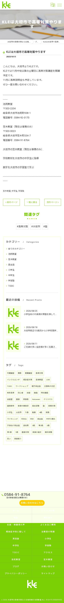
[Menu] (59, 4)
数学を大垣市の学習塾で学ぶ (18, 167)
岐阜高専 (10, 393)
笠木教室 (7, 191)
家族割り (17, 439)
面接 (18, 399)
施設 (36, 393)
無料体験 (48, 432)
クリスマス (48, 399)
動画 (34, 412)
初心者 (20, 393)
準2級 (41, 425)
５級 (27, 412)
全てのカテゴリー (16, 249)
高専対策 (39, 373)
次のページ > (53, 202)
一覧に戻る (32, 202)
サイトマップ (48, 573)
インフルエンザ (13, 380)
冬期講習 (10, 373)
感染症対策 (27, 380)
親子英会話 (36, 386)
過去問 (26, 425)
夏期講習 (28, 373)
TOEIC (11, 286)
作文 (32, 419)
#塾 (45, 226)
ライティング (12, 419)
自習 (28, 393)
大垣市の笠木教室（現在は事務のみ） (23, 149)
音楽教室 (39, 380)
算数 (19, 373)
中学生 (14, 191)
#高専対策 (22, 226)
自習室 (10, 399)
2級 (48, 425)
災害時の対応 (49, 386)
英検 (47, 412)
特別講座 (44, 393)
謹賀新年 (10, 406)
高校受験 (35, 406)
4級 (40, 412)
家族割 (26, 399)
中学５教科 (50, 419)
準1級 (9, 432)
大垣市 (18, 412)
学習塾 (21, 191)
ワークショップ (22, 386)
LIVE (48, 380)
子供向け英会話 (13, 425)
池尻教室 (12, 254)
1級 (16, 432)
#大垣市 (35, 226)
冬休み (24, 419)
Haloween (36, 399)
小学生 (11, 270)
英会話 (11, 264)
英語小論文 (36, 432)
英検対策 (51, 406)
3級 (33, 425)
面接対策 (25, 432)
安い (9, 439)
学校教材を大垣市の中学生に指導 (21, 158)
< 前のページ (11, 202)
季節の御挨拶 (23, 406)
